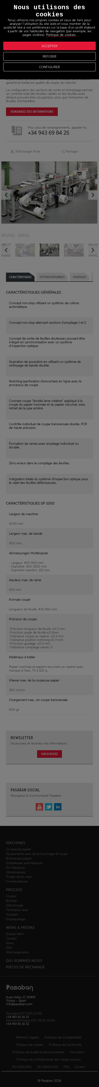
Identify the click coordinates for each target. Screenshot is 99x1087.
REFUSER (49, 56)
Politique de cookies (61, 35)
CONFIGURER (49, 67)
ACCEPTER (49, 46)
